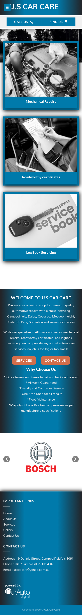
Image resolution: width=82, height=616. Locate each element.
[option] (41, 457)
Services (9, 524)
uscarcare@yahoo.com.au (31, 569)
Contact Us (11, 535)
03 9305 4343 (44, 564)
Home (7, 513)
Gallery (8, 530)
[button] (6, 459)
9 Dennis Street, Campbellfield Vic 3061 (45, 558)
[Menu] (7, 7)
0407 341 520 (24, 564)
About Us (9, 519)
